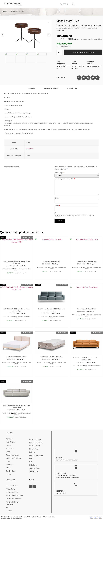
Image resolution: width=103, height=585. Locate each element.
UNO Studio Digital (16, 518)
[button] (79, 77)
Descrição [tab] (31, 88)
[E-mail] (75, 451)
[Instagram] (34, 486)
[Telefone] (75, 484)
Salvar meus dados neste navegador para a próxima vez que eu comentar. (74, 216)
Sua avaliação (59, 173)
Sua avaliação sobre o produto (65, 179)
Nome (57, 198)
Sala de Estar (29, 148)
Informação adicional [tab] (51, 88)
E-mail (57, 206)
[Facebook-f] (30, 486)
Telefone (60, 490)
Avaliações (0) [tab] (72, 88)
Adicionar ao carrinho (83, 52)
